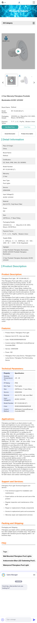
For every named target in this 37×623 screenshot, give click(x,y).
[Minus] (34, 575)
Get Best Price (10, 127)
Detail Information (10, 134)
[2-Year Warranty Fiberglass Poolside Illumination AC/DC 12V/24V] (18, 51)
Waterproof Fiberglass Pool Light (16, 565)
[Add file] (2, 619)
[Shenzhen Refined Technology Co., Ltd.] (19, 2)
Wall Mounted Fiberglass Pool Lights (17, 556)
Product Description (27, 134)
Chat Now (27, 127)
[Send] (34, 619)
